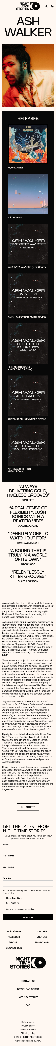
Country (7, 878)
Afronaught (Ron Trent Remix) (19, 470)
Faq (28, 1005)
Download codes (28, 989)
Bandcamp (42, 943)
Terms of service (28, 1030)
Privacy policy (28, 1026)
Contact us (28, 981)
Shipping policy (28, 1034)
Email (5, 844)
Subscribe (28, 917)
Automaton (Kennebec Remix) (27, 419)
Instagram (14, 932)
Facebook (14, 937)
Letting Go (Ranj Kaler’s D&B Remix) (20, 368)
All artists (28, 807)
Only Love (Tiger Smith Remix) (27, 317)
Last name (8, 867)
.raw (38, 1041)
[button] (3, 6)
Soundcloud (14, 948)
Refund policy (28, 1022)
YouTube (42, 937)
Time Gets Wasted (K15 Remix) (27, 267)
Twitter (42, 932)
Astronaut (15, 218)
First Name (8, 855)
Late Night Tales (28, 997)
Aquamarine (15, 168)
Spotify (14, 943)
